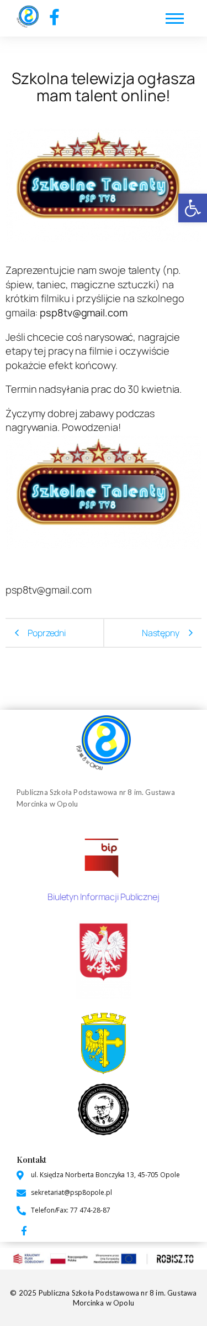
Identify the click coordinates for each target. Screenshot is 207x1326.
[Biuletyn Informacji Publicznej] (103, 856)
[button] (192, 208)
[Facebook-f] (55, 17)
